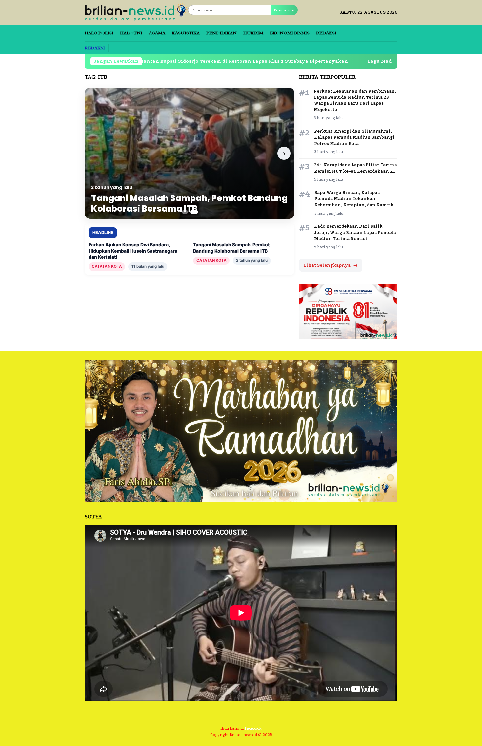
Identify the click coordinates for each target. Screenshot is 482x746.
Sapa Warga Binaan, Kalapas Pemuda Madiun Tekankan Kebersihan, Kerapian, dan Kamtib (353, 198)
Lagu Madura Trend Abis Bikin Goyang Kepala (382, 61)
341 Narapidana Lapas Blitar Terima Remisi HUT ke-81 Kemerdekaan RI (355, 168)
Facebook (253, 728)
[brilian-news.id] (136, 12)
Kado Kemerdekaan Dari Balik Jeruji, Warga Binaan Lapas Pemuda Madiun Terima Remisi (355, 232)
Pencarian (284, 10)
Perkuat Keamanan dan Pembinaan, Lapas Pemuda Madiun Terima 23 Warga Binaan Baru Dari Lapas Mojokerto (355, 100)
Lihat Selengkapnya (331, 265)
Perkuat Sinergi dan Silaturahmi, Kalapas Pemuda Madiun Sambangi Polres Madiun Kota (354, 137)
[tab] (185, 212)
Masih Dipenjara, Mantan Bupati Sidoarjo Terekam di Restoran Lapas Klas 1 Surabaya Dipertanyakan (179, 61)
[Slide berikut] (284, 153)
